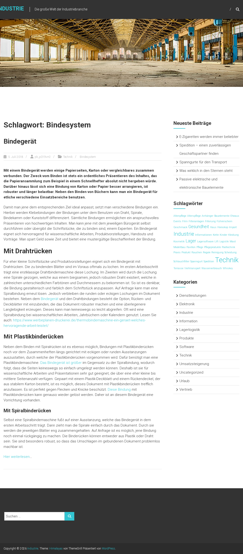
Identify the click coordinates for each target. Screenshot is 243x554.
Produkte (186, 338)
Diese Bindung (119, 389)
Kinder (223, 234)
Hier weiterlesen (17, 457)
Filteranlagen (196, 221)
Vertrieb (185, 389)
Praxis (177, 252)
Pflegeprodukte (212, 247)
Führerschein (224, 221)
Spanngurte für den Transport (203, 162)
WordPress (108, 548)
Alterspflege (194, 215)
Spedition (209, 261)
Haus (213, 227)
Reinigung (217, 252)
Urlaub (184, 381)
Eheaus (234, 215)
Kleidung (233, 234)
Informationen (203, 234)
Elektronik (187, 304)
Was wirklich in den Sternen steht (206, 171)
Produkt (186, 252)
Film (185, 221)
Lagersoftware (205, 241)
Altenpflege (179, 215)
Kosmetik (179, 241)
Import (233, 227)
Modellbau (179, 247)
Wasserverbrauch (211, 268)
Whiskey (228, 268)
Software (186, 347)
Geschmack (180, 227)
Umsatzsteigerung (194, 364)
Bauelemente (221, 215)
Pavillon (191, 247)
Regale (206, 252)
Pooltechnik (228, 247)
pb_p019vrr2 (43, 157)
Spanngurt (196, 261)
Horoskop (222, 227)
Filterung (210, 221)
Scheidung (230, 252)
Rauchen (197, 252)
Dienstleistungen (192, 295)
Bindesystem (88, 157)
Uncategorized (191, 372)
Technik (68, 157)
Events (177, 221)
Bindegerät (20, 141)
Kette (216, 234)
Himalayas (56, 548)
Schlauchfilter (181, 261)
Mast (233, 241)
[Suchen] (69, 516)
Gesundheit (198, 226)
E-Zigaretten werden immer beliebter (208, 137)
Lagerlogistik (189, 330)
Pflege (199, 247)
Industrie (183, 234)
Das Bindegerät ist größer (61, 363)
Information (188, 321)
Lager (191, 241)
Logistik (224, 241)
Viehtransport (192, 268)
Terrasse (178, 268)
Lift (217, 241)
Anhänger (207, 215)
